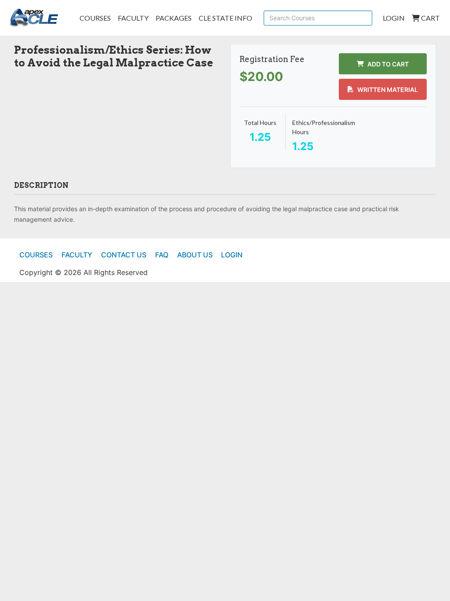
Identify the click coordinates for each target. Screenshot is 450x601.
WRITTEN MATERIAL (387, 89)
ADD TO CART (388, 64)
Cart (430, 18)
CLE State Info (225, 18)
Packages (174, 18)
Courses (95, 18)
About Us (195, 254)
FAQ (161, 254)
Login (394, 18)
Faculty (133, 18)
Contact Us (123, 254)
